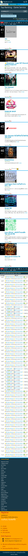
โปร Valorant (9, 87)
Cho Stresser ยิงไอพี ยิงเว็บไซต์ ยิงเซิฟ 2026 (16, 136)
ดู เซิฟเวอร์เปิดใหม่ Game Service (8, 16)
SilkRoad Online (4, 496)
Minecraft (3, 472)
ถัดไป (14, 24)
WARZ (2, 480)
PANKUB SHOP (10, 111)
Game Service (13, 4)
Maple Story (4, 494)
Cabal (2, 467)
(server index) (14, 554)
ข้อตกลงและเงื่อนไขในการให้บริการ (10, 548)
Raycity (2, 508)
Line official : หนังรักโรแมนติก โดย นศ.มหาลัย (15, 233)
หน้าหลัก (4, 526)
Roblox (2, 474)
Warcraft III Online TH (12, 256)
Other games (4, 506)
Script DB (8, 208)
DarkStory (3, 501)
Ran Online (3, 468)
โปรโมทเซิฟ (5, 530)
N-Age (2, 470)
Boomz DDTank (4, 492)
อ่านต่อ (9, 42)
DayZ (2, 489)
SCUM (2, 504)
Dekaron (3, 487)
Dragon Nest (4, 475)
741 (6, 39)
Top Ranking (4, 4)
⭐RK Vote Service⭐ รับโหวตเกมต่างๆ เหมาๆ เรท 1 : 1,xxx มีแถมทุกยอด (16, 278)
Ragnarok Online (5, 462)
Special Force (4, 503)
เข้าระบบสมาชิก (6, 532)
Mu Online (3, 465)
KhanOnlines (9, 160)
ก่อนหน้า (6, 22)
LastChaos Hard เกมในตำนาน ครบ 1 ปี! (15, 184)
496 (11, 24)
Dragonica (3, 482)
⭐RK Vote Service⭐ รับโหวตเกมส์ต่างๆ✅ (15, 277)
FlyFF (2, 479)
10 (3, 24)
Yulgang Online (4, 463)
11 (6, 24)
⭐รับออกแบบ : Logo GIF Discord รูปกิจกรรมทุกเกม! (16, 63)
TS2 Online (3, 491)
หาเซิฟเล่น (4, 528)
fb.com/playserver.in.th (16, 539)
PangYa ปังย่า (4, 486)
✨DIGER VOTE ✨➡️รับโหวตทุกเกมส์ (13, 307)
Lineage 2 (3, 499)
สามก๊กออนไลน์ (4, 498)
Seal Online (3, 477)
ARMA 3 (3, 484)
